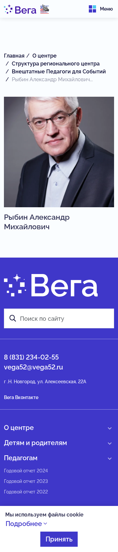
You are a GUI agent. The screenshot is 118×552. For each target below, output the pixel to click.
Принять (59, 539)
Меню (106, 9)
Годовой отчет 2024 (26, 470)
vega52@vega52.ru (33, 367)
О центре (19, 428)
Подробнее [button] (25, 524)
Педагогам (20, 458)
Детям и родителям (35, 443)
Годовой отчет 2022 (26, 491)
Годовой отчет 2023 (26, 481)
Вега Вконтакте (21, 397)
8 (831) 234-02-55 (31, 357)
